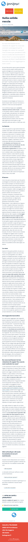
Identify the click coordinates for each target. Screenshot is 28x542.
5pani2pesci (17, 538)
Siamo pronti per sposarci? (10, 477)
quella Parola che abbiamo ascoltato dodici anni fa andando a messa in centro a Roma (12, 387)
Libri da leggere (8, 530)
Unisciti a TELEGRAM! (9, 525)
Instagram (6, 535)
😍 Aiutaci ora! (14, 509)
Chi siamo (5, 533)
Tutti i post (8, 521)
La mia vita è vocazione (10, 487)
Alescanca (5, 24)
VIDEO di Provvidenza (9, 527)
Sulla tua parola (8, 468)
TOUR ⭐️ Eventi (9, 11)
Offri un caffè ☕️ (18, 11)
